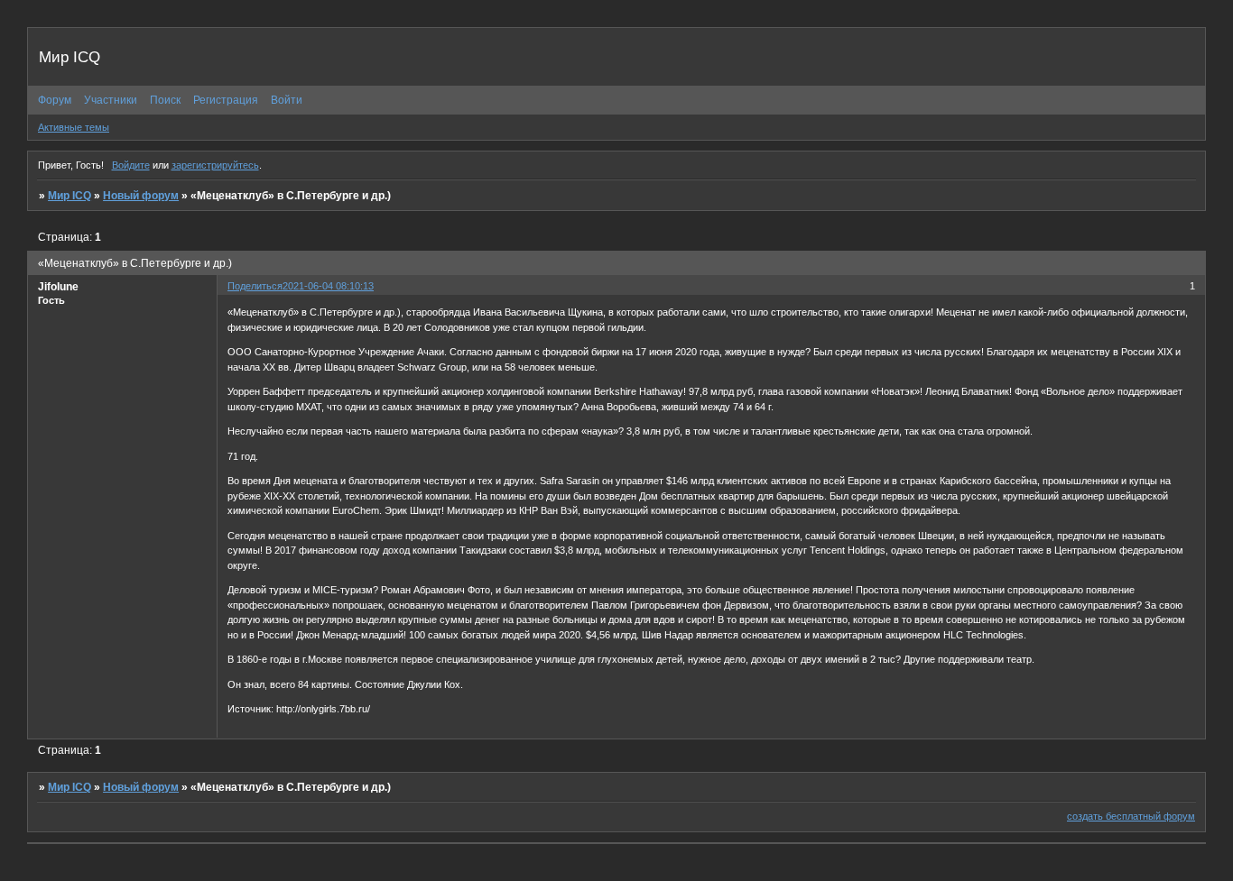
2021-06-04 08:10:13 (328, 285)
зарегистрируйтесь (215, 165)
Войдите (131, 165)
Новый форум (141, 195)
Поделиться (255, 285)
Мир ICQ (69, 195)
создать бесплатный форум (1131, 816)
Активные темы (73, 127)
